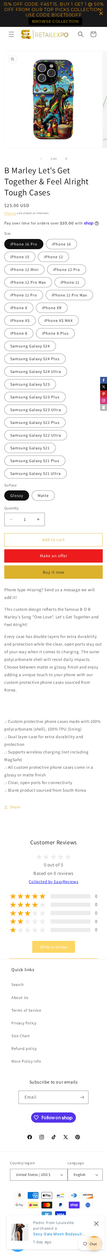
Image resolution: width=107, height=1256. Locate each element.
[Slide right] (66, 158)
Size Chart (20, 1035)
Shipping (10, 213)
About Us (20, 997)
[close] (96, 1223)
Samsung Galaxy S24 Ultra (35, 371)
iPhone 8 (18, 333)
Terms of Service (26, 1010)
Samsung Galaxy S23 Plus (35, 397)
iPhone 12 (53, 256)
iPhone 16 (61, 244)
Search (17, 984)
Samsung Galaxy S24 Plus (35, 358)
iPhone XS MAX (58, 320)
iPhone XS (20, 320)
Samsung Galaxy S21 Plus (34, 460)
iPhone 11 (69, 282)
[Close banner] (101, 13)
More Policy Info (26, 1061)
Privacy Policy (23, 1023)
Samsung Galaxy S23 (30, 384)
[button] (11, 34)
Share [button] (15, 806)
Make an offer (53, 555)
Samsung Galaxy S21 (30, 447)
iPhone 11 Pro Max (69, 295)
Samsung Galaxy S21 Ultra (35, 473)
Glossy (16, 495)
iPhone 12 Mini (24, 269)
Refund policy (24, 1048)
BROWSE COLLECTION (55, 21)
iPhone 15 (19, 256)
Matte (43, 495)
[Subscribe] (82, 1097)
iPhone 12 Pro (66, 269)
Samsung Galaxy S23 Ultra (35, 409)
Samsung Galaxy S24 (30, 346)
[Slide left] (41, 158)
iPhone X (18, 307)
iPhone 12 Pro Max (28, 282)
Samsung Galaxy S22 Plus (35, 422)
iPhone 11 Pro (23, 295)
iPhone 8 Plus (55, 333)
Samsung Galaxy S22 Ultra (35, 435)
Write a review (53, 947)
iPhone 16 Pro (23, 244)
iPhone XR (52, 307)
